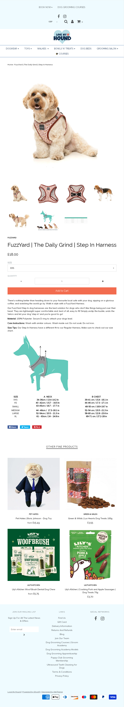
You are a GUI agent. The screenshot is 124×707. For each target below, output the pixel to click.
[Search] (66, 21)
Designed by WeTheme (52, 692)
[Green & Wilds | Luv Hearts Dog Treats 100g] (90, 484)
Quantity (12, 276)
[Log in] (72, 21)
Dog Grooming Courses (71, 7)
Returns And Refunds (61, 630)
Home (10, 64)
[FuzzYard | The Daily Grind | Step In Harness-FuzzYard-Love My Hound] (19, 193)
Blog (62, 634)
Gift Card (62, 622)
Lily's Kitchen (33, 585)
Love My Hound (14, 692)
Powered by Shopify (31, 692)
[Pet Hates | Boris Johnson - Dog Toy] (34, 484)
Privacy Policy (62, 676)
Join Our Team (62, 638)
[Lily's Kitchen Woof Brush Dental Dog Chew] (34, 555)
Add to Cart (62, 290)
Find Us (62, 618)
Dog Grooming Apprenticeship (62, 653)
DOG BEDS (86, 48)
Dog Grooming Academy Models (62, 649)
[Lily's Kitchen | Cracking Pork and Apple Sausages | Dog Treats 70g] (90, 555)
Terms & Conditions (62, 671)
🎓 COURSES (62, 54)
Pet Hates (33, 514)
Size (10, 262)
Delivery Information (62, 626)
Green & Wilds (90, 514)
